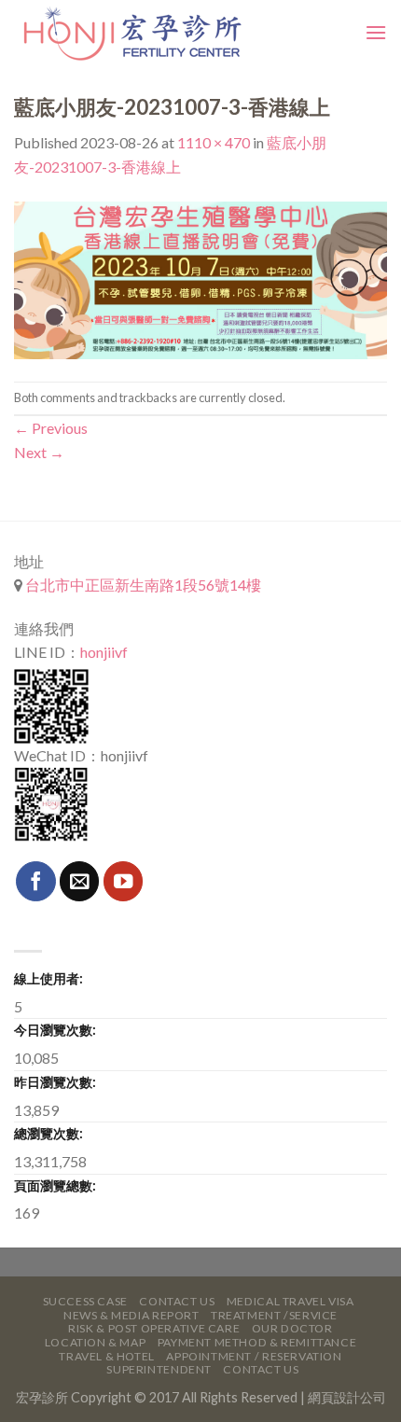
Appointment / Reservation (253, 1356)
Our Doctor (292, 1328)
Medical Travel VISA (290, 1301)
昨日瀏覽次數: (55, 1082)
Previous (51, 428)
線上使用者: (48, 978)
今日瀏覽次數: (55, 1030)
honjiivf (104, 652)
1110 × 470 (213, 142)
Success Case (85, 1301)
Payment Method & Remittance (257, 1342)
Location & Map (95, 1342)
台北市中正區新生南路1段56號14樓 (141, 584)
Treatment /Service (274, 1315)
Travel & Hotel (107, 1356)
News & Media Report (131, 1315)
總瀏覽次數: (48, 1133)
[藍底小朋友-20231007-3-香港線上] (200, 277)
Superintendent (159, 1369)
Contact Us (176, 1301)
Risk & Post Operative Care (154, 1328)
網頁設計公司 (347, 1397)
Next (39, 452)
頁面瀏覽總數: (55, 1185)
